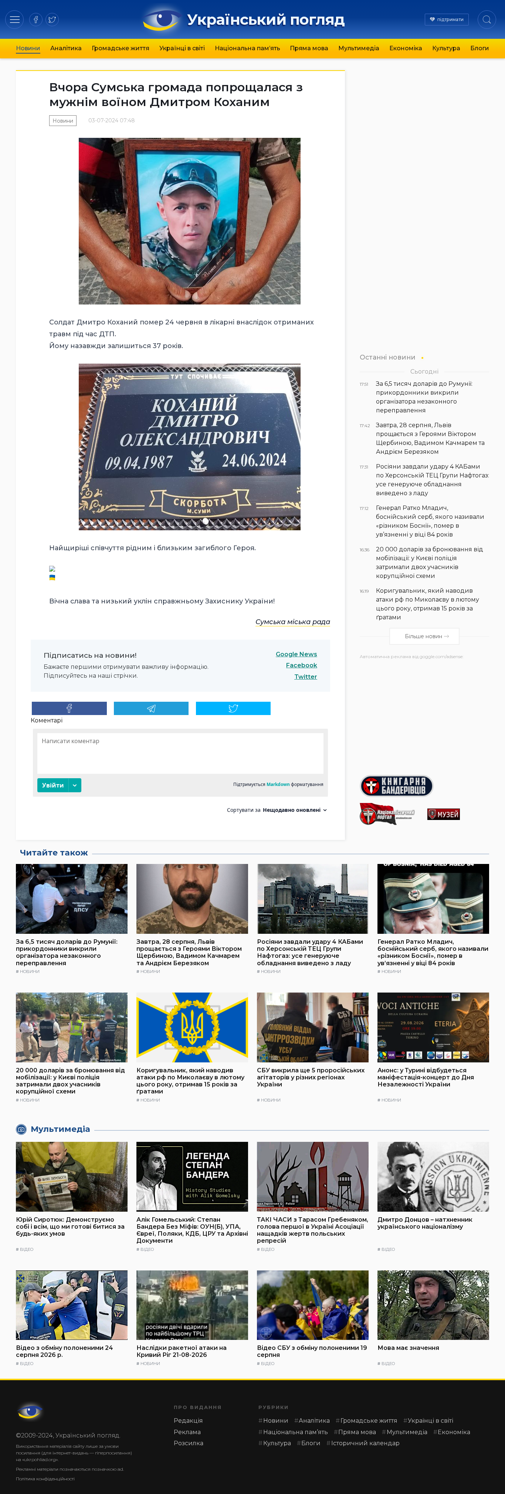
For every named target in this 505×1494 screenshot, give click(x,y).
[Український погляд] (30, 1411)
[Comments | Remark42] (180, 773)
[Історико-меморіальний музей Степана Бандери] (458, 814)
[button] (14, 19)
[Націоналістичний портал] (390, 814)
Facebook (301, 665)
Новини (28, 48)
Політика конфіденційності (45, 1478)
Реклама (187, 1432)
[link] (292, 622)
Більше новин (423, 636)
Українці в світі (182, 48)
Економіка (405, 48)
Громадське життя (120, 48)
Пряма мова (309, 48)
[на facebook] (36, 19)
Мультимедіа (358, 48)
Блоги (479, 48)
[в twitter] (52, 19)
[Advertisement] (424, 714)
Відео (26, 1249)
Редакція (188, 1420)
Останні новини (388, 357)
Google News (296, 654)
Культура (446, 48)
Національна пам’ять (247, 48)
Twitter (305, 676)
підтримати (450, 19)
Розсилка (188, 1443)
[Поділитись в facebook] (69, 708)
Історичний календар (365, 1443)
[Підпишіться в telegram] (151, 708)
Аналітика (66, 48)
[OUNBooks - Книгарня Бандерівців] (424, 786)
